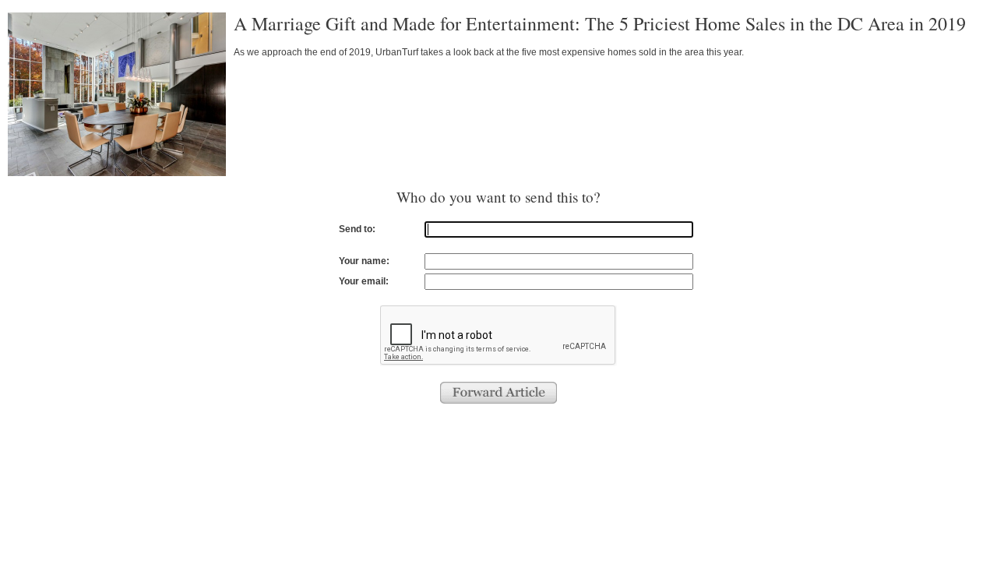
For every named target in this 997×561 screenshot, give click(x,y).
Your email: (364, 281)
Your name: (364, 261)
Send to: (357, 229)
